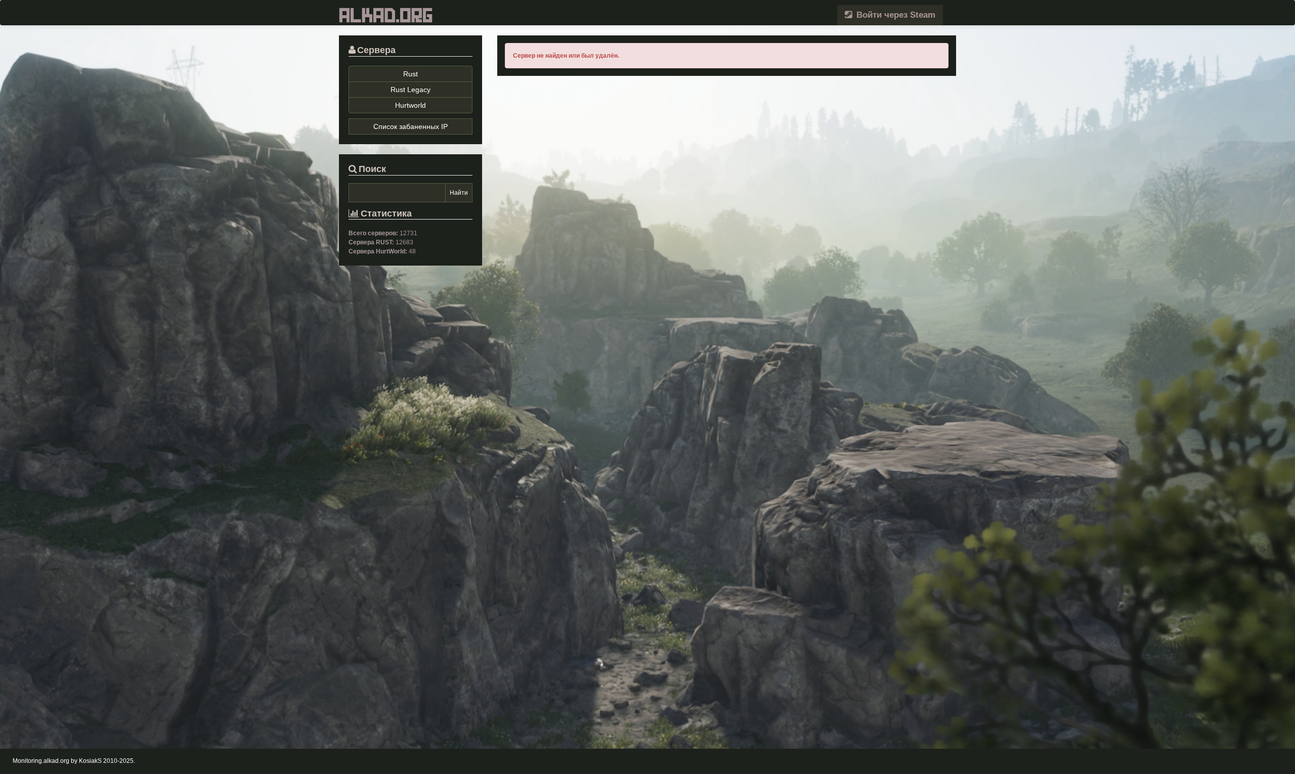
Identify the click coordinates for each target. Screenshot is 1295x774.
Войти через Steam (894, 15)
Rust (410, 74)
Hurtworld (410, 105)
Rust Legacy (410, 89)
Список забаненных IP (410, 126)
